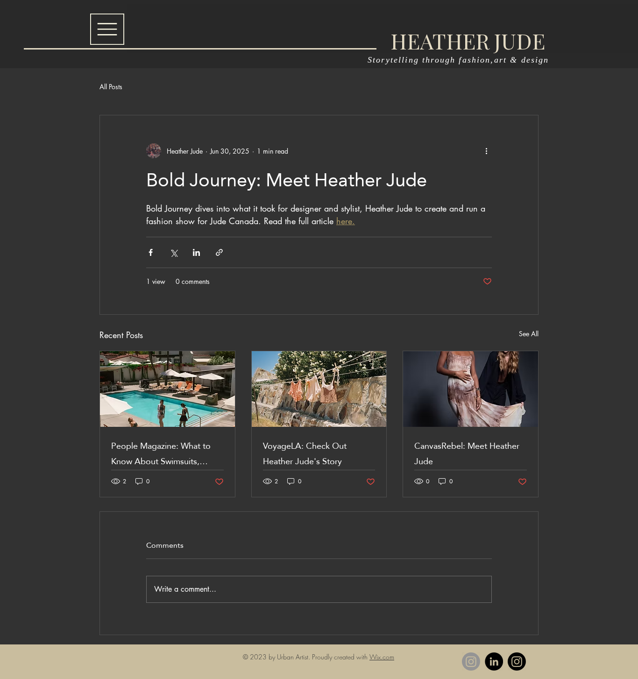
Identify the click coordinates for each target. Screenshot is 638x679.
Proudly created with (340, 656)
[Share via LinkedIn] (196, 252)
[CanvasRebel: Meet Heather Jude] (470, 389)
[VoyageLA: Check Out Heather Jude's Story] (319, 389)
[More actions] (486, 150)
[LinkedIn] (494, 661)
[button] (107, 29)
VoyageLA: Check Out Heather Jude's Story (305, 453)
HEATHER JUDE (467, 40)
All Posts (110, 86)
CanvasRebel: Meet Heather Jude (466, 453)
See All (529, 333)
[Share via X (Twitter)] (173, 252)
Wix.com (381, 656)
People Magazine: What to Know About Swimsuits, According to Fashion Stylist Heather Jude (163, 453)
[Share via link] (219, 252)
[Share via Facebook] (150, 252)
